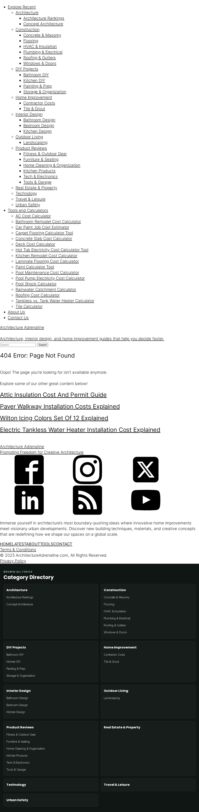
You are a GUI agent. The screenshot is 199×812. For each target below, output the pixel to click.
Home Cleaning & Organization (51, 165)
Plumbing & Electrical (43, 52)
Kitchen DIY (34, 80)
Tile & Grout (34, 108)
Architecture (27, 12)
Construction (27, 29)
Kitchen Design (37, 131)
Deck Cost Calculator (35, 244)
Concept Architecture (43, 23)
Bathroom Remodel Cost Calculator (48, 221)
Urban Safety (28, 204)
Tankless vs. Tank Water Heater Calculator (55, 300)
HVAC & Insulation (40, 46)
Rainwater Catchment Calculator (46, 289)
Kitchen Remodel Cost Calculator (46, 255)
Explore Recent (22, 6)
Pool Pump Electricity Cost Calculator (50, 278)
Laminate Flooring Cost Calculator (47, 261)
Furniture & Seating (40, 159)
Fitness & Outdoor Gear (45, 153)
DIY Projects (27, 68)
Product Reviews (31, 148)
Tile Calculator (29, 306)
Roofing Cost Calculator (38, 295)
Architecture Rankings (43, 18)
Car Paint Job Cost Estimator (42, 227)
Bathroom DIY (36, 74)
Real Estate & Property (36, 187)
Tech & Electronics (40, 176)
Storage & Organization (44, 91)
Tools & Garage (37, 182)
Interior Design (29, 114)
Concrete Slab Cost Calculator (44, 238)
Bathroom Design (39, 119)
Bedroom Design (38, 125)
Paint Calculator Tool (35, 266)
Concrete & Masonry (42, 35)
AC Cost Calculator (33, 216)
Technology (26, 193)
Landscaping (35, 142)
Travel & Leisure (30, 199)
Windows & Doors (39, 63)
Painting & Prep (37, 86)
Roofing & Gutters (39, 57)
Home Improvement (34, 97)
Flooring (30, 40)
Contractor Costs (39, 103)
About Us (16, 312)
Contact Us (18, 317)
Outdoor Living (29, 136)
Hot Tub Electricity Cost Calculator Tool (52, 249)
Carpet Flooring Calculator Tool (44, 232)
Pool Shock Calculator (36, 283)
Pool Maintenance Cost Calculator (47, 272)
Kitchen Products (39, 170)
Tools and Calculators (28, 210)
